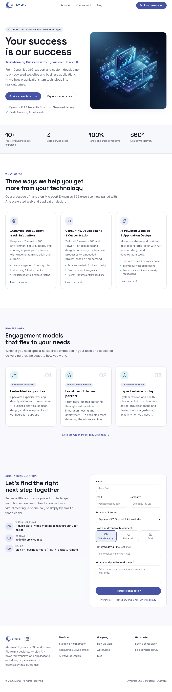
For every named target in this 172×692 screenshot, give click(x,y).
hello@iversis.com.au (145, 600)
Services (65, 5)
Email (99, 497)
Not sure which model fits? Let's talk (84, 434)
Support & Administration (72, 643)
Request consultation (128, 590)
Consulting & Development (74, 649)
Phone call (128, 538)
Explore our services (59, 96)
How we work (84, 5)
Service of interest (106, 512)
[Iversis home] (16, 5)
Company (135, 497)
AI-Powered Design (70, 655)
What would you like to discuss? (115, 562)
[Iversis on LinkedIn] (27, 638)
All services (103, 649)
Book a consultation (151, 5)
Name (99, 481)
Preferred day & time (113, 546)
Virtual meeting (106, 538)
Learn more (17, 282)
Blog (99, 5)
